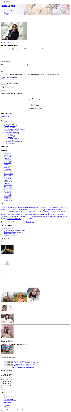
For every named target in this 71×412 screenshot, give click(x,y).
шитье (31, 219)
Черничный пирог (9, 233)
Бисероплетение (12, 133)
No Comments (5, 42)
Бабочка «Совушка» (19, 361)
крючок (6, 211)
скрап (39, 214)
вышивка (3, 209)
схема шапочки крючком (16, 216)
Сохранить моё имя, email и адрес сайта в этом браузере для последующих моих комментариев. (31, 74)
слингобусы (58, 214)
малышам (19, 211)
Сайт (2, 71)
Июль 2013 (7, 196)
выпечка (65, 207)
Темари (10, 140)
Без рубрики (7, 124)
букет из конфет (59, 207)
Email (3, 68)
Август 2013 (8, 194)
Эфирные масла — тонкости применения (26, 362)
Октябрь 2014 (8, 172)
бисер (44, 207)
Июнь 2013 (7, 197)
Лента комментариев (10, 400)
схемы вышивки (29, 216)
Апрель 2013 (8, 200)
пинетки (4, 214)
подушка (30, 214)
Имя (2, 64)
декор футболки (37, 209)
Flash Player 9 (30, 222)
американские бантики (17, 207)
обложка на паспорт (49, 211)
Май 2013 (7, 199)
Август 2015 (8, 161)
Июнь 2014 (7, 178)
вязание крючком (23, 209)
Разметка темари (5, 207)
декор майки (30, 209)
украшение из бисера (42, 216)
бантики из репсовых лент (34, 207)
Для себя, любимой (9, 126)
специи (62, 214)
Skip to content (5, 1)
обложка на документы (37, 211)
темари (34, 216)
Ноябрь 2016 (8, 155)
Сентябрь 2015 (8, 159)
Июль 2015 (7, 163)
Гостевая (6, 13)
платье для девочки (15, 214)
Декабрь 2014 (8, 169)
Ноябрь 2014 (8, 170)
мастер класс (26, 211)
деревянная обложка (54, 209)
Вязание (10, 137)
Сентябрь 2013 (8, 192)
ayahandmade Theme (7, 410)
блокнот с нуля (51, 207)
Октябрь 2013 (8, 191)
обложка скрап (60, 211)
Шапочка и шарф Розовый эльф (24, 367)
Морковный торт (9, 228)
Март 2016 (7, 158)
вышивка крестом (9, 209)
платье (8, 214)
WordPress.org (8, 402)
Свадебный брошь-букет (11, 235)
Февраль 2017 (8, 153)
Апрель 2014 (8, 181)
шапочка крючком (14, 219)
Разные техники (12, 138)
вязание (15, 209)
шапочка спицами (25, 218)
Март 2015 (7, 167)
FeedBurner (38, 108)
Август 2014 (8, 175)
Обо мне (6, 14)
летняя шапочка (13, 211)
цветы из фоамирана (14, 141)
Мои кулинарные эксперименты (13, 129)
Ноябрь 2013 (8, 189)
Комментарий (5, 61)
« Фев (2, 389)
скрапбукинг (49, 213)
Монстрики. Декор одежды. (12, 232)
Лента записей (8, 399)
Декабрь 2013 (8, 188)
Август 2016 (8, 156)
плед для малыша (24, 214)
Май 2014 (7, 180)
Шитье (10, 143)
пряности (35, 214)
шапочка (55, 216)
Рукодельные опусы (10, 132)
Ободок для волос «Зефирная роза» (14, 230)
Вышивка (10, 135)
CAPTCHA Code (12, 83)
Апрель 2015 (8, 166)
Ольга (6, 361)
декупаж (44, 209)
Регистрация (8, 396)
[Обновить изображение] (8, 79)
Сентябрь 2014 (8, 174)
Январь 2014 (8, 186)
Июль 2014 (7, 177)
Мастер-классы (8, 127)
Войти (6, 397)
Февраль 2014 (8, 185)
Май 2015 (7, 164)
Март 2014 (7, 183)
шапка (50, 216)
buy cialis (6, 367)
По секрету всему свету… (11, 130)
